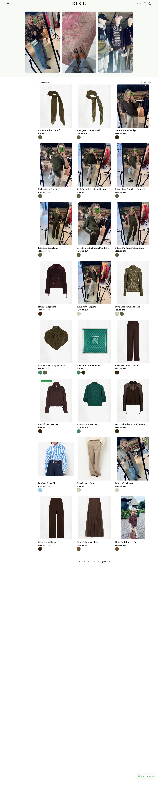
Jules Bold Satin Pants (48, 248)
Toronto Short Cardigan (126, 130)
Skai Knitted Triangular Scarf (52, 366)
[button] (145, 3)
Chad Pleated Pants (47, 542)
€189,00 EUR (44, 192)
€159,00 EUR (44, 427)
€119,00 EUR (120, 192)
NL (138, 3)
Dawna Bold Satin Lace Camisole (130, 189)
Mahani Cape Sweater (48, 189)
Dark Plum (40, 314)
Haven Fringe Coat (47, 307)
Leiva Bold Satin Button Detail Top (93, 248)
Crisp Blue (40, 490)
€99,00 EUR (120, 310)
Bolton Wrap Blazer (124, 483)
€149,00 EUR (82, 251)
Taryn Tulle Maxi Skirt (87, 542)
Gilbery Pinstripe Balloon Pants (129, 248)
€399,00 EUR (44, 310)
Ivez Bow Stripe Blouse (48, 483)
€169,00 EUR (120, 368)
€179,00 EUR (44, 251)
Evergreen (40, 373)
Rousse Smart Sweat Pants (127, 366)
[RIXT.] (79, 3)
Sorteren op (42, 82)
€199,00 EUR (120, 133)
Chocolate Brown (79, 549)
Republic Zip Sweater (48, 424)
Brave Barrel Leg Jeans (87, 307)
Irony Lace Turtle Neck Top (127, 307)
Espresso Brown (117, 137)
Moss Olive (40, 137)
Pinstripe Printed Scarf (48, 130)
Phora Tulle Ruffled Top (126, 542)
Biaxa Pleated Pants (86, 483)
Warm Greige (79, 314)
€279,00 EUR (120, 486)
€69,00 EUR (43, 368)
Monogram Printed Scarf (88, 130)
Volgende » (104, 561)
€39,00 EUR (43, 133)
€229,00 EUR (82, 545)
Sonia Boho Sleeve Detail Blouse (91, 189)
